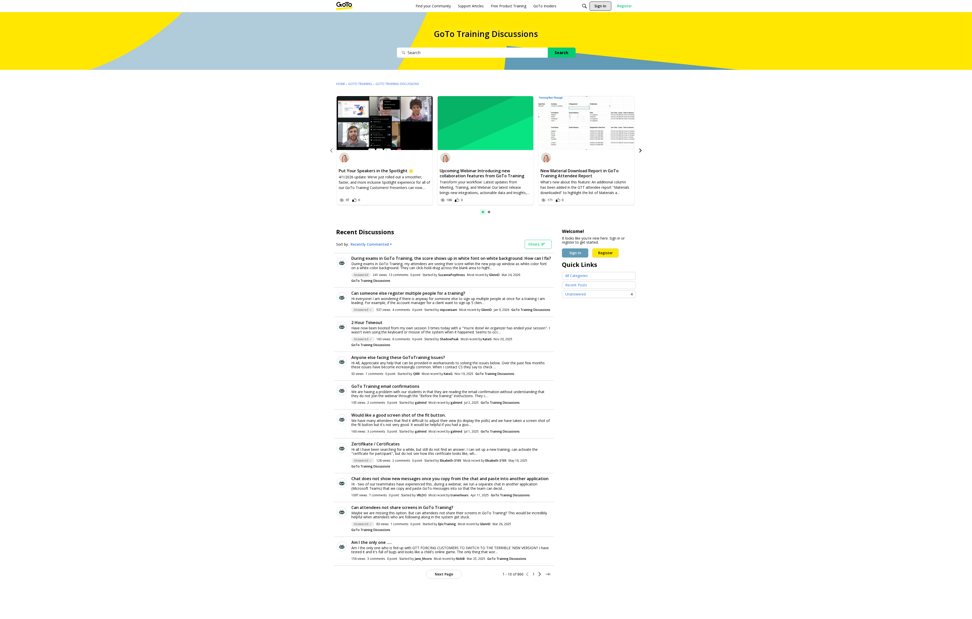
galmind (421, 402)
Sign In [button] (575, 252)
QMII (416, 374)
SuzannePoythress (451, 275)
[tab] (483, 212)
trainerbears (460, 495)
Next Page (444, 574)
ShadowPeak (449, 339)
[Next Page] (540, 574)
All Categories (576, 275)
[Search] (584, 6)
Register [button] (605, 252)
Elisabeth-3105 (450, 460)
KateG (487, 339)
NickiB (460, 559)
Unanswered (599, 294)
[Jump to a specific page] (548, 574)
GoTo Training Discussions (370, 281)
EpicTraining (447, 524)
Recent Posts (576, 285)
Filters (534, 244)
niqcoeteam (448, 310)
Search (561, 52)
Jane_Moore (423, 559)
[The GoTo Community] (344, 6)
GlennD (494, 275)
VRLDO (422, 495)
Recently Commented (370, 244)
